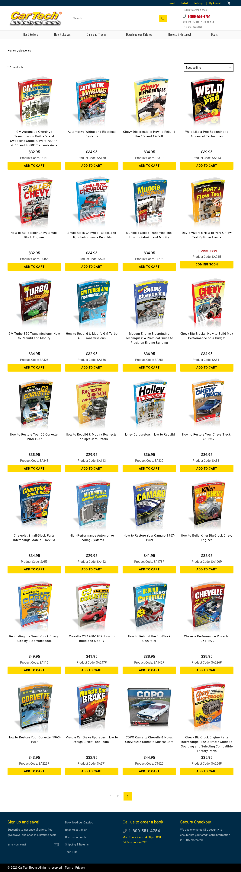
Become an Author (76, 837)
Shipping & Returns (77, 844)
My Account (215, 3)
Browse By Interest (180, 34)
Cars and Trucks (97, 34)
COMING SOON (207, 264)
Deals (214, 34)
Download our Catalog (139, 34)
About (172, 3)
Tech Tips (198, 3)
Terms (69, 867)
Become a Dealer (76, 830)
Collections (23, 50)
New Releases (62, 34)
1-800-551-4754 (199, 16)
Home (11, 50)
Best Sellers (30, 34)
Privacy (80, 867)
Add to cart (34, 165)
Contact (184, 3)
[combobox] (114, 18)
